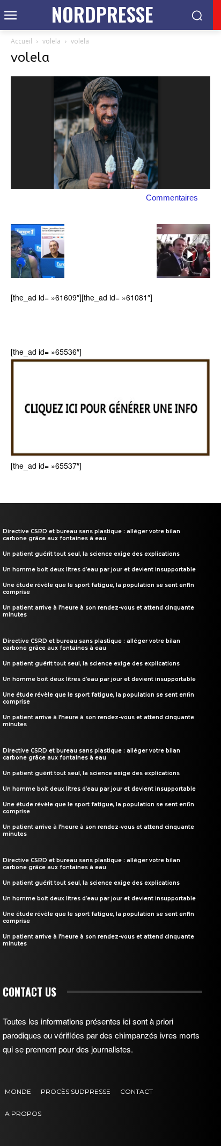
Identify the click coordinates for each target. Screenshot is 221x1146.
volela (51, 41)
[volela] (110, 186)
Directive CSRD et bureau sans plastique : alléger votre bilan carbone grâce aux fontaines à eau (91, 535)
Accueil (21, 41)
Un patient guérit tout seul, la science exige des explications (91, 553)
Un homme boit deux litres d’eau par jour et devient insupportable (99, 569)
